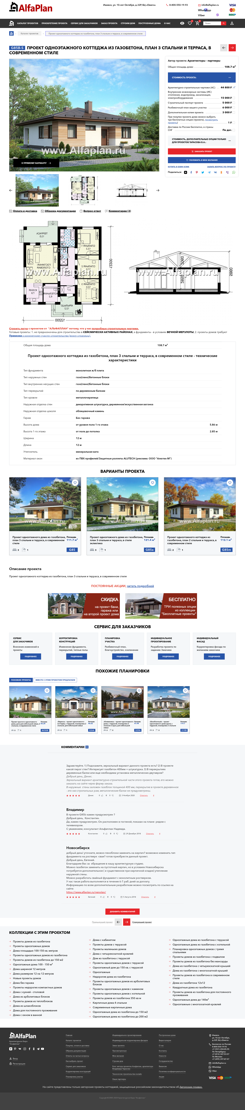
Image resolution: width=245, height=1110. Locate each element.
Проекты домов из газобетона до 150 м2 (38, 959)
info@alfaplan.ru (210, 5)
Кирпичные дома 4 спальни (110, 1002)
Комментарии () (120, 210)
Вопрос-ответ (92, 210)
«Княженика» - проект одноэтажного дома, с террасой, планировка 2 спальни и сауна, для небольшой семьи (118, 725)
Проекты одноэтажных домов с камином (118, 988)
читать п (133, 586)
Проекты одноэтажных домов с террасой (118, 962)
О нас (167, 23)
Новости (162, 1056)
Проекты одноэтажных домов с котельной (119, 993)
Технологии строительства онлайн (127, 1074)
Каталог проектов (27, 23)
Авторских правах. (191, 1086)
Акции (161, 1077)
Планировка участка (74, 1077)
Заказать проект (203, 151)
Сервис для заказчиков (84, 23)
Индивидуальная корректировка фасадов (130, 1040)
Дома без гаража (23, 982)
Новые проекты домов (27, 978)
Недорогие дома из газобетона (112, 976)
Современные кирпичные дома (112, 1007)
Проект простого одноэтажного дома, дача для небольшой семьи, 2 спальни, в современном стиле (25, 724)
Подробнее (25, 524)
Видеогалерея (165, 1040)
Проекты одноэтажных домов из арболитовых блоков (121, 983)
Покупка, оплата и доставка (77, 1045)
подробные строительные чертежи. (115, 328)
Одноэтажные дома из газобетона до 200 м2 (120, 1016)
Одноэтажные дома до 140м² (191, 999)
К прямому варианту (34, 163)
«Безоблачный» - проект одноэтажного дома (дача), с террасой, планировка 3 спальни (163, 724)
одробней (146, 586)
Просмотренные (119, 1051)
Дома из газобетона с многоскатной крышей (200, 970)
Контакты (163, 1051)
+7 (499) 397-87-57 (220, 1059)
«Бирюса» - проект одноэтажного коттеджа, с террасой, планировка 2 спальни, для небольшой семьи (71, 724)
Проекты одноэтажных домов (31, 946)
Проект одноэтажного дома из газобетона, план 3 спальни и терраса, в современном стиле (39, 540)
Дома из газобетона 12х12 (189, 982)
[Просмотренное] (182, 23)
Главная (69, 1035)
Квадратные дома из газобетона (192, 987)
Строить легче (18, 328)
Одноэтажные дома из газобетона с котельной (201, 944)
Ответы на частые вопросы (77, 1056)
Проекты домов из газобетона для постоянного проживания (202, 993)
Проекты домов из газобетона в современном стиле (201, 977)
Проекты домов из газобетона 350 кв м (117, 998)
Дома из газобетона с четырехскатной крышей (201, 966)
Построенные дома (149, 23)
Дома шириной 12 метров (29, 969)
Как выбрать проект (74, 1061)
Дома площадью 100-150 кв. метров (35, 950)
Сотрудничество (166, 1061)
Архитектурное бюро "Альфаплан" (18, 1042)
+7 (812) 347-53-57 (220, 1054)
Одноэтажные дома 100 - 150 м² (33, 964)
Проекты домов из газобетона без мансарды (200, 961)
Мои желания (118, 1056)
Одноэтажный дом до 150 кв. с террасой (118, 967)
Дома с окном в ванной (27, 1015)
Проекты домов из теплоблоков (33, 1001)
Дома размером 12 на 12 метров (33, 973)
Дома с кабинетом (104, 939)
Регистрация (19, 1063)
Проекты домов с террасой (109, 944)
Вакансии (163, 1066)
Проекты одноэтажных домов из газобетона (40, 955)
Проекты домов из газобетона (31, 941)
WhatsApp (216, 1067)
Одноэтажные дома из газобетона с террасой (201, 939)
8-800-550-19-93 (178, 5)
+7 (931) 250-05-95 (220, 1049)
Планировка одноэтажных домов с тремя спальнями (198, 951)
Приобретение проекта (54, 23)
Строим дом (128, 23)
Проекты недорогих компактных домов (37, 987)
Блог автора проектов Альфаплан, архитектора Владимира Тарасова (132, 1067)
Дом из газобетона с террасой (111, 958)
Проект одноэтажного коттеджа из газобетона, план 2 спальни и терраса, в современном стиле (192, 540)
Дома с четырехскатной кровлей (113, 953)
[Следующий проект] (126, 922)
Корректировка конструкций (78, 1071)
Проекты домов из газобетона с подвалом (199, 956)
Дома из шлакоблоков (27, 1005)
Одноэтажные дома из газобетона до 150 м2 (120, 1011)
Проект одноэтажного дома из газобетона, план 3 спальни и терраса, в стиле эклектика (116, 540)
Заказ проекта (109, 23)
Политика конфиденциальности (172, 1071)
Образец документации (60, 210)
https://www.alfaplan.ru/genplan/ (86, 892)
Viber (214, 1071)
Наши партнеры (119, 1079)
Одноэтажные (101, 972)
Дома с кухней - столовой (28, 992)
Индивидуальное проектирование (127, 1035)
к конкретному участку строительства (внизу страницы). (50, 335)
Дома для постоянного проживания (35, 1010)
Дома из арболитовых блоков (31, 996)
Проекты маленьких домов (109, 949)
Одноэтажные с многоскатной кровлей (197, 1004)
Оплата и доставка (25, 210)
